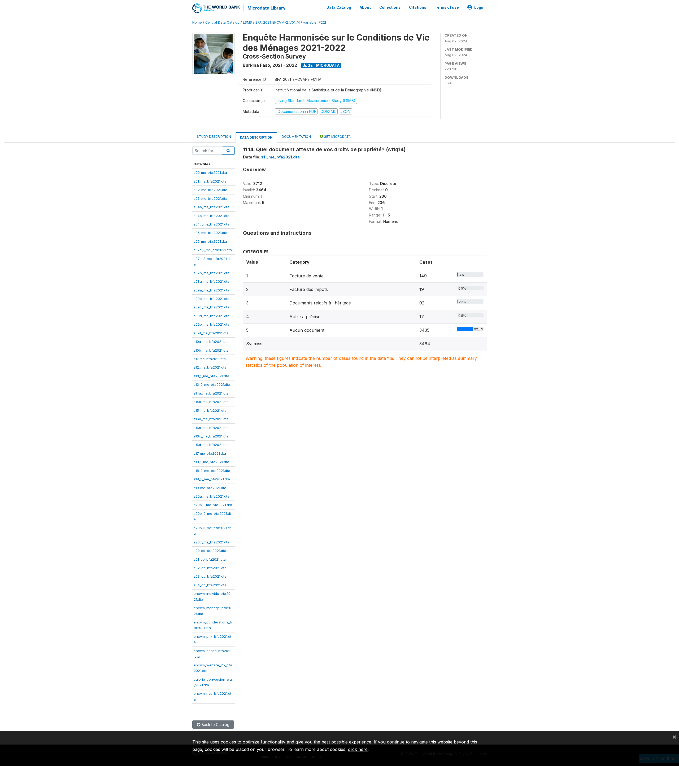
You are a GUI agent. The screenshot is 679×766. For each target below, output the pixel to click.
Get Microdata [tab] (337, 137)
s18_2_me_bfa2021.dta (212, 470)
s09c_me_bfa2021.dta (211, 307)
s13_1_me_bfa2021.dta (211, 376)
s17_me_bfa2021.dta (210, 453)
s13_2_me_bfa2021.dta (212, 384)
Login (479, 7)
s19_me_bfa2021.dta (210, 488)
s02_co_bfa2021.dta (210, 568)
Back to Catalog (215, 724)
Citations (417, 7)
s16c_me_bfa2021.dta (211, 436)
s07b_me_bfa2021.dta (211, 273)
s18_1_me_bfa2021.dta (211, 462)
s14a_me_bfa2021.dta (211, 393)
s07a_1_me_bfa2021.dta (213, 250)
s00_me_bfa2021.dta (210, 172)
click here (358, 749)
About (365, 7)
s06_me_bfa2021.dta (210, 241)
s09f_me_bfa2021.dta (211, 333)
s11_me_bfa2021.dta (210, 359)
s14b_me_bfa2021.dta (211, 402)
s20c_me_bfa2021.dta (211, 542)
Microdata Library (266, 8)
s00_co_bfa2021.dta (210, 550)
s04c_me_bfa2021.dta (211, 224)
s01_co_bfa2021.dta (210, 559)
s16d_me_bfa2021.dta (211, 444)
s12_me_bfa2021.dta (210, 367)
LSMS (247, 22)
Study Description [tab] (214, 137)
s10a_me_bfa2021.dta (211, 341)
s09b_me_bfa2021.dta (211, 298)
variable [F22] (314, 22)
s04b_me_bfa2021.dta (211, 216)
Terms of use (447, 7)
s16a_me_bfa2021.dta (211, 419)
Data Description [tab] (256, 137)
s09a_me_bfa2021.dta (211, 290)
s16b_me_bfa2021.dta (211, 428)
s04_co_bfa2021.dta (210, 585)
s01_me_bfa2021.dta (210, 181)
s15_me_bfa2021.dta (210, 410)
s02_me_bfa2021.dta (210, 190)
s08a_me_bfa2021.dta (211, 281)
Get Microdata (323, 65)
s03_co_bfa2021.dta (210, 576)
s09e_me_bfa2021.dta (211, 324)
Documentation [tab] (296, 137)
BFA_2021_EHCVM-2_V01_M (277, 22)
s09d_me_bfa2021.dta (211, 316)
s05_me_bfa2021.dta (210, 233)
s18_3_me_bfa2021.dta (212, 479)
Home (197, 22)
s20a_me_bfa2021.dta (211, 496)
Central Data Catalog (222, 22)
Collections (390, 7)
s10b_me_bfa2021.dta (211, 350)
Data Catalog (339, 7)
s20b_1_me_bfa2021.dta (213, 505)
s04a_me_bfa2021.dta (211, 207)
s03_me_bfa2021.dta (210, 198)
